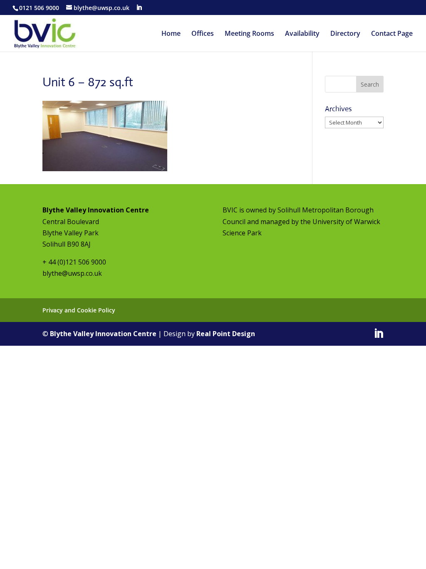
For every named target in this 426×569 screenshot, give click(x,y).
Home (171, 34)
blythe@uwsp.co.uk (72, 273)
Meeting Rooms (249, 34)
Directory (345, 34)
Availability (302, 34)
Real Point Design (225, 333)
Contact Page (392, 34)
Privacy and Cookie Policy (78, 310)
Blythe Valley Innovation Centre (103, 333)
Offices (202, 34)
